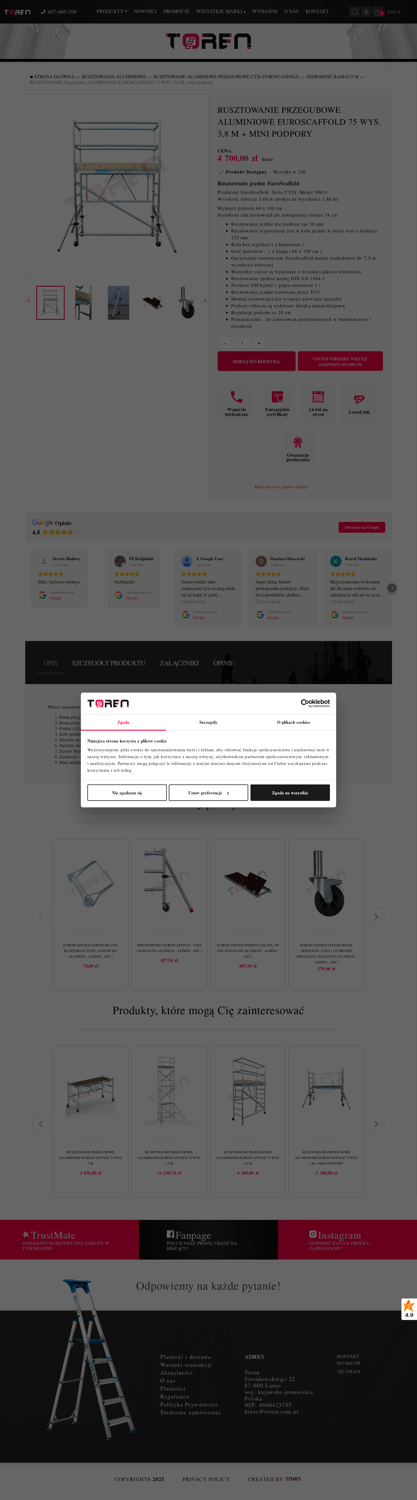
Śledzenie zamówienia (190, 1412)
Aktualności (176, 1372)
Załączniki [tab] (179, 662)
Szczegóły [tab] (208, 722)
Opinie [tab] (223, 662)
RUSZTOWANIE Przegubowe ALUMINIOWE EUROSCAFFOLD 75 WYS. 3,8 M (248, 1157)
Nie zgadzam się (127, 793)
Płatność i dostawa (185, 1357)
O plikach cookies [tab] (293, 722)
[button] (25, 588)
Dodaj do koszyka (256, 361)
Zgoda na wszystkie (290, 793)
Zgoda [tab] (123, 722)
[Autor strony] (293, 1479)
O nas (291, 11)
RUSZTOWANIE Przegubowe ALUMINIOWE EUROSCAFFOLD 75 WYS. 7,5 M (169, 1157)
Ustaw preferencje (205, 793)
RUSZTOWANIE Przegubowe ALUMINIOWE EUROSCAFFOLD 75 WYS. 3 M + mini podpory (326, 1157)
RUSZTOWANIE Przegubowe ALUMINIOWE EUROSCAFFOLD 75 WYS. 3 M (90, 1157)
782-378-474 (348, 1371)
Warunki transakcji (186, 1364)
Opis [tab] (50, 662)
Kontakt (317, 11)
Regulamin (174, 1396)
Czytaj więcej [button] (193, 601)
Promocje (176, 11)
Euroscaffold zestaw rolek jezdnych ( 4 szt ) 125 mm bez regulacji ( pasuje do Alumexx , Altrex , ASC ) (326, 953)
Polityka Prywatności (189, 1404)
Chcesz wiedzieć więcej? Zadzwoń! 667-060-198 (340, 361)
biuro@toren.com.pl (272, 1411)
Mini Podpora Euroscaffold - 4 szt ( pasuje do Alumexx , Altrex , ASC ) (169, 948)
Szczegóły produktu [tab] (108, 662)
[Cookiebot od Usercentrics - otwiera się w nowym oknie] (305, 703)
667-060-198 (62, 11)
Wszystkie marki (220, 11)
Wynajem (264, 11)
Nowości (145, 11)
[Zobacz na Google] (43, 561)
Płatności (173, 1388)
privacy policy (206, 1479)
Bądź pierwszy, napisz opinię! (281, 486)
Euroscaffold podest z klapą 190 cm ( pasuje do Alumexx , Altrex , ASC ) (248, 951)
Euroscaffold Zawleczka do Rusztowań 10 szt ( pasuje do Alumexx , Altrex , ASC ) (90, 951)
